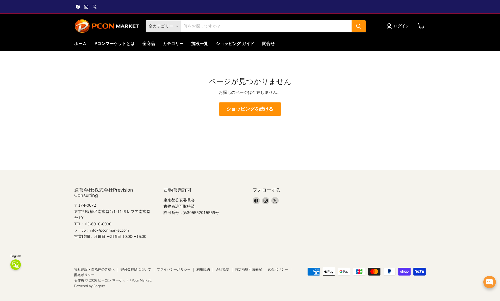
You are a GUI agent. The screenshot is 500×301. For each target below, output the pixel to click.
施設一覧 (199, 44)
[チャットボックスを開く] (489, 282)
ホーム (80, 44)
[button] (398, 26)
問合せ (268, 44)
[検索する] (359, 26)
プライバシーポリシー (174, 269)
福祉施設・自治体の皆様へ (94, 269)
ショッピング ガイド (235, 44)
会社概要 (222, 269)
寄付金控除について (136, 269)
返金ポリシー (278, 269)
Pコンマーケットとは (115, 44)
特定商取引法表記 (248, 269)
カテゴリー (173, 44)
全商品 (148, 44)
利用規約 (203, 269)
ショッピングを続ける (250, 109)
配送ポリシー (84, 275)
